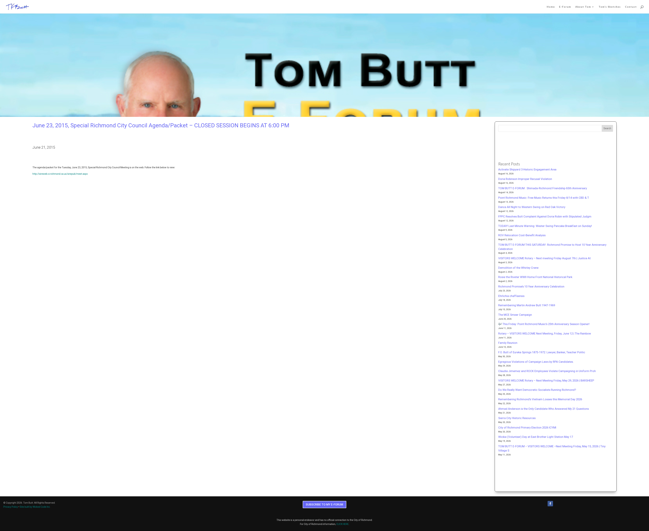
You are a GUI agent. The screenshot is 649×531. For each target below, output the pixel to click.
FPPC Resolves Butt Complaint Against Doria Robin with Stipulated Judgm (544, 216)
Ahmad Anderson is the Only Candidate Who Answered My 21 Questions (543, 408)
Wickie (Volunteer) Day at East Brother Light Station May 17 (535, 436)
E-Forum (565, 7)
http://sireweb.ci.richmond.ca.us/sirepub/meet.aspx (60, 173)
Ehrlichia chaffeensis (511, 296)
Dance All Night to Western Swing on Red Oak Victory (531, 207)
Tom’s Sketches (610, 7)
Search (607, 128)
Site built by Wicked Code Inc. (35, 506)
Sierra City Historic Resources (517, 418)
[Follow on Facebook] (550, 503)
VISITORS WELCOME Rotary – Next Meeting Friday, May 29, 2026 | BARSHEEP (546, 380)
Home (551, 7)
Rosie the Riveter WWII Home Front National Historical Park (535, 277)
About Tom (583, 7)
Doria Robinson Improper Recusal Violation (525, 179)
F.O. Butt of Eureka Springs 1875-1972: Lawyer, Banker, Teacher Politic (541, 352)
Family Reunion (507, 342)
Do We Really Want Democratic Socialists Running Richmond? (537, 389)
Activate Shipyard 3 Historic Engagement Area (527, 169)
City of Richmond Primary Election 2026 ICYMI (527, 427)
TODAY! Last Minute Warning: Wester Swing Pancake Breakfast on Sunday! (545, 226)
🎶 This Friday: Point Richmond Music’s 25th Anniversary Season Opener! (544, 324)
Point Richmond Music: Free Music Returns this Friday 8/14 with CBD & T (543, 197)
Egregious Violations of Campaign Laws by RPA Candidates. (536, 361)
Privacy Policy (10, 506)
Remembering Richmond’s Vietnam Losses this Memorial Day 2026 (540, 399)
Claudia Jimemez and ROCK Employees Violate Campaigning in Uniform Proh (547, 371)
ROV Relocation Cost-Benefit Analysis (522, 235)
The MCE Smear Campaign (515, 314)
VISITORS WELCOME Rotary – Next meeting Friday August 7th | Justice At (544, 258)
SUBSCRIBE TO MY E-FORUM (324, 504)
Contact (631, 7)
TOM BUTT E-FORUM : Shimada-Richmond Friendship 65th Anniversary (542, 188)
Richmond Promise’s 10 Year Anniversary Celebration (531, 286)
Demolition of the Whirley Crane (518, 267)
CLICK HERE (342, 524)
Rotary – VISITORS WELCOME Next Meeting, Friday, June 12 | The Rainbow (544, 333)
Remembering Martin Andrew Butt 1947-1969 (526, 305)
